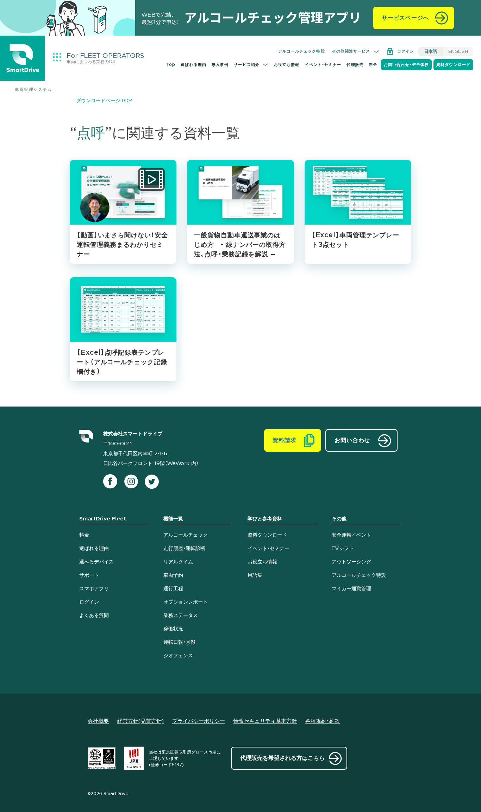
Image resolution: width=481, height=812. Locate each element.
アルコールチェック (185, 535)
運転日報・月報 (179, 642)
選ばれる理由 (193, 65)
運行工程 (173, 588)
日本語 (430, 51)
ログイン (405, 51)
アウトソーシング (351, 562)
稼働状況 (173, 629)
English (458, 51)
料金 (373, 65)
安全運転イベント (351, 535)
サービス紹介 (247, 65)
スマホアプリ (94, 588)
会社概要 (98, 721)
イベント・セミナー (323, 65)
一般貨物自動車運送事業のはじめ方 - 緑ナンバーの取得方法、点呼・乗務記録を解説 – (240, 245)
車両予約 (173, 575)
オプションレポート (185, 602)
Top (170, 65)
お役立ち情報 (287, 65)
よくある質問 (94, 615)
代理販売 (354, 65)
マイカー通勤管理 (351, 588)
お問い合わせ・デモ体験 (406, 65)
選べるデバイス (96, 562)
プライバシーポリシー (198, 721)
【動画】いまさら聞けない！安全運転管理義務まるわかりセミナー (122, 245)
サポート (89, 575)
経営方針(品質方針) (140, 721)
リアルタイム (178, 562)
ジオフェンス (178, 655)
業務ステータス (180, 615)
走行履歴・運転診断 (184, 548)
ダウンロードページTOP (104, 100)
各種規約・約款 (322, 721)
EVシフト (343, 548)
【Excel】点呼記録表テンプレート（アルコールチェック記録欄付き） (122, 362)
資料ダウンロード (453, 65)
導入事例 (220, 65)
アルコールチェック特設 (301, 51)
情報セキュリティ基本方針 (265, 721)
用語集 (255, 575)
